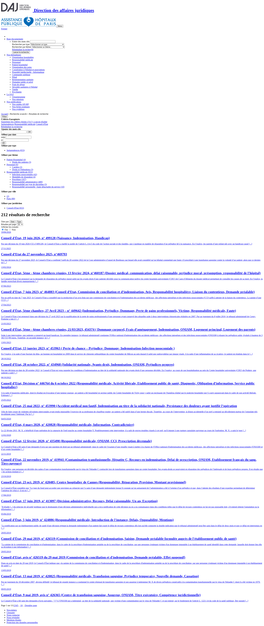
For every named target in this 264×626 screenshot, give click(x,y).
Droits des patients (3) (21, 162)
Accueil (4, 114)
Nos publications (14, 102)
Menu (60, 26)
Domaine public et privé (22, 82)
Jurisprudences (7, 124)
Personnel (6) (12, 164)
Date (12, 222)
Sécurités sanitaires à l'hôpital (24, 87)
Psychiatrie (17, 92)
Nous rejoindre (13, 617)
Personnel (16, 62)
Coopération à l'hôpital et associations (28, 70)
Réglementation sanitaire (22, 79)
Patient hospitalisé (20, 65)
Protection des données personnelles (22, 622)
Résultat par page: (9, 224)
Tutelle (15, 89)
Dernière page (31, 605)
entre (3, 137)
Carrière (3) (17, 167)
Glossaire (11, 612)
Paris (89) (11, 198)
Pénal (14, 77)
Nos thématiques (14, 55)
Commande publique (21, 74)
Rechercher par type (21, 44)
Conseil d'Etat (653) (15, 208)
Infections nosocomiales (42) (24, 174)
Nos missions (18, 99)
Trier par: (5, 221)
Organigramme (18, 97)
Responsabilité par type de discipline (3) (29, 184)
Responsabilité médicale (22, 60)
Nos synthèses (18, 109)
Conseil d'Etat (42, 124)
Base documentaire (15, 39)
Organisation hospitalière (23, 57)
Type (19, 222)
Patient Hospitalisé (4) (16, 159)
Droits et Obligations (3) (22, 169)
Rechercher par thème (21, 47)
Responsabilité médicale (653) (20, 172)
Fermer (4, 29)
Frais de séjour (18, 84)
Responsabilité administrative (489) (27, 182)
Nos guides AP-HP (20, 104)
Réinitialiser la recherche (22, 49)
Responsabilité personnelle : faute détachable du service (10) (38, 187)
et (2, 140)
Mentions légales (14, 620)
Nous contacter (13, 615)
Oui (6, 230)
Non (13, 230)
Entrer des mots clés (20, 41)
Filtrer (4, 117)
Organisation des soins (22, 67)
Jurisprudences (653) (16, 150)
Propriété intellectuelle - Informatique (28, 72)
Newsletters (12, 610)
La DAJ (10, 94)
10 (21, 605)
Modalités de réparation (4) (23, 177)
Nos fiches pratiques (21, 107)
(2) (8, 196)
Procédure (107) (19, 179)
